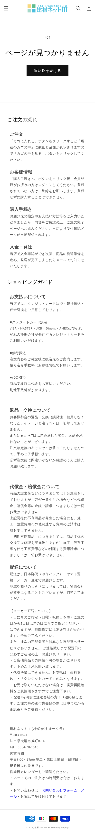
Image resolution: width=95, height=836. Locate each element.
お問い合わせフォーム (59, 790)
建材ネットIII (41, 827)
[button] (6, 8)
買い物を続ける (47, 70)
